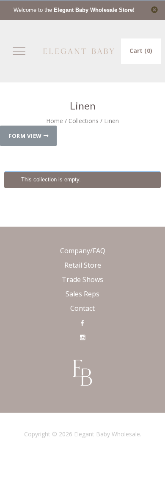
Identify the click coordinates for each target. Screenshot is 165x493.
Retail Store (82, 265)
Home (54, 121)
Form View (26, 136)
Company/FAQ (82, 250)
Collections (84, 121)
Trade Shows (82, 279)
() (140, 51)
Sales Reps (82, 294)
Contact (82, 308)
